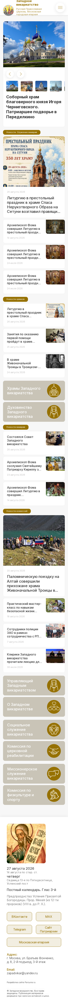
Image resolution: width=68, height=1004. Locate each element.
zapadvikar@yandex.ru (22, 973)
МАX (48, 916)
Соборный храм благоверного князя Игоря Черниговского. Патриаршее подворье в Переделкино (33, 106)
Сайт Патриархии (48, 929)
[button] (10, 74)
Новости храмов (15, 299)
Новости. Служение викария (21, 132)
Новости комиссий (16, 511)
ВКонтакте (19, 916)
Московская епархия (34, 942)
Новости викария (15, 427)
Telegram (19, 929)
